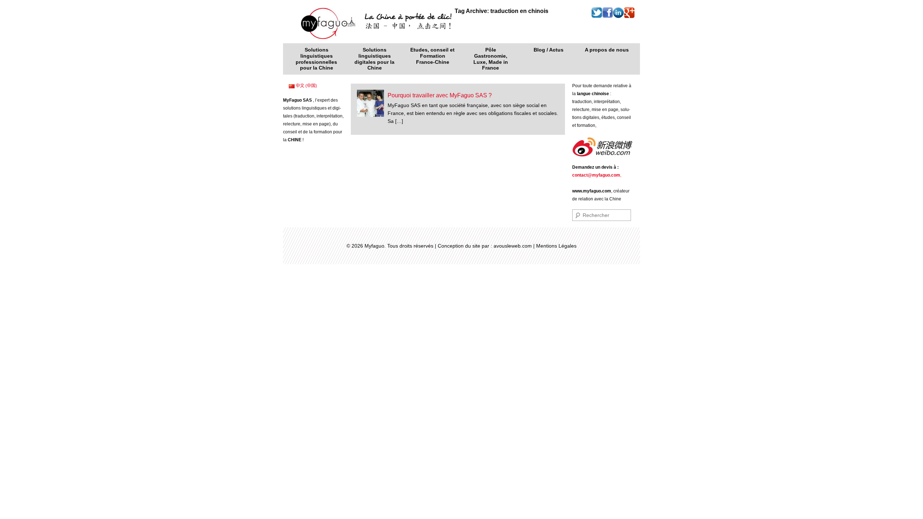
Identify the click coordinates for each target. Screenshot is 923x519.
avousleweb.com (513, 246)
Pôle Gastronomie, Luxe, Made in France (490, 59)
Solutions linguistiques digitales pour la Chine (374, 59)
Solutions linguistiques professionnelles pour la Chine (316, 59)
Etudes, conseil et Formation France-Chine (432, 56)
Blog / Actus (549, 50)
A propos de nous (607, 50)
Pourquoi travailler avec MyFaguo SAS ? (440, 95)
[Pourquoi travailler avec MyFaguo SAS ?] (370, 103)
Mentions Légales (556, 246)
